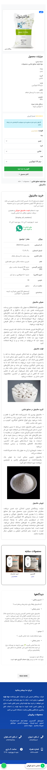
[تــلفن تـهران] (42, 737)
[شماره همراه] (42, 749)
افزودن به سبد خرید (23, 169)
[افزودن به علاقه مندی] (28, 559)
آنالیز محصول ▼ (23, 174)
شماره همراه (34, 749)
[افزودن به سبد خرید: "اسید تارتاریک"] (9, 564)
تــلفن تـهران (33, 736)
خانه (19, 181)
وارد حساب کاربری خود (21, 659)
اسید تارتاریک (14, 574)
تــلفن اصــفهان (10, 736)
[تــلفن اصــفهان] (20, 737)
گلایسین (32, 574)
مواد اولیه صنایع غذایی (36, 64)
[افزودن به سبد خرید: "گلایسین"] (28, 564)
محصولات (25, 64)
